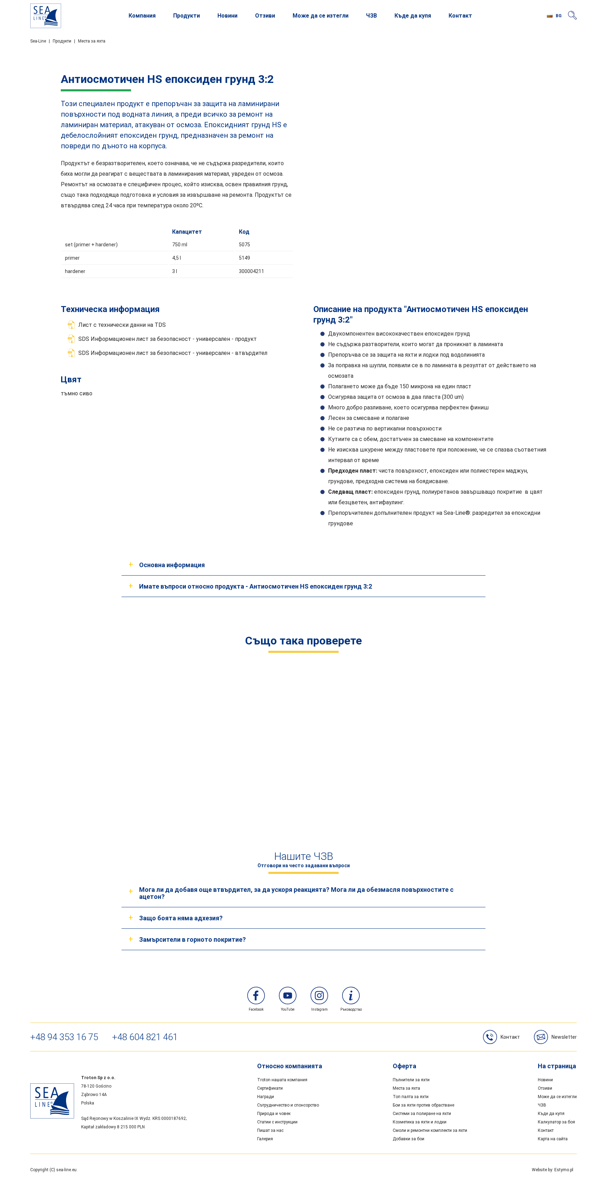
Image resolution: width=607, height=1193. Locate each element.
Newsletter (564, 1037)
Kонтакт (510, 1037)
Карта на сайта (553, 1138)
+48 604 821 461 (145, 1037)
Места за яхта (91, 41)
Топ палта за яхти (411, 1096)
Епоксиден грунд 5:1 (303, 779)
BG (559, 15)
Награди (265, 1096)
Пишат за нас (270, 1130)
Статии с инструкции (277, 1122)
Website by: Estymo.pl (552, 1169)
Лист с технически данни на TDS (122, 325)
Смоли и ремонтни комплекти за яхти (430, 1130)
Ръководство (351, 1009)
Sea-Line (38, 41)
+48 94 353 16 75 (64, 1037)
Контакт (460, 15)
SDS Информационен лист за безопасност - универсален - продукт (167, 339)
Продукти (186, 15)
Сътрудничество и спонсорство (288, 1105)
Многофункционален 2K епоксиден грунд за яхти (172, 779)
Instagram (319, 1009)
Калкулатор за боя (556, 1122)
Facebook (256, 1009)
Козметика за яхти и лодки (419, 1122)
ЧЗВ (371, 15)
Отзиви (265, 15)
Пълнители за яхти (411, 1079)
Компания (142, 15)
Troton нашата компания (282, 1079)
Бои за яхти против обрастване (423, 1105)
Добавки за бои (408, 1138)
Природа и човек (274, 1113)
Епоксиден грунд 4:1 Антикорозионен (435, 779)
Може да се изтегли (320, 15)
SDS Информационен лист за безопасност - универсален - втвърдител (172, 353)
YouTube (287, 1009)
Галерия (265, 1138)
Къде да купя (412, 15)
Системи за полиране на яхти (422, 1113)
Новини (227, 15)
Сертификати (270, 1088)
